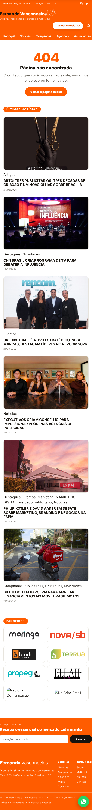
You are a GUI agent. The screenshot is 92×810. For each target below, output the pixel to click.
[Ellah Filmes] (68, 673)
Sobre (80, 767)
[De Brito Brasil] (68, 693)
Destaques (12, 254)
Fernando (23, 13)
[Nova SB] (68, 635)
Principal (9, 36)
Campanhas (43, 36)
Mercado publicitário (35, 502)
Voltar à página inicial (46, 92)
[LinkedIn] (87, 3)
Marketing (45, 497)
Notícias (25, 36)
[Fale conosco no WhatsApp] (83, 801)
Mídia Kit (82, 772)
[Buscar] (88, 25)
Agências (62, 36)
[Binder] (24, 654)
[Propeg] (24, 673)
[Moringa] (24, 635)
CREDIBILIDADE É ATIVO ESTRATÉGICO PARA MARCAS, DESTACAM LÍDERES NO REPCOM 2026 (45, 342)
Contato (81, 781)
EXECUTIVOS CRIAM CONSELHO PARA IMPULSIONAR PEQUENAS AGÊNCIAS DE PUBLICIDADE (37, 424)
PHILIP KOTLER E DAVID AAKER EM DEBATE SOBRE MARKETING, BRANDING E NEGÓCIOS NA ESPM (44, 512)
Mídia (61, 781)
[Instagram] (81, 3)
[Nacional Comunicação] (24, 693)
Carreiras (63, 786)
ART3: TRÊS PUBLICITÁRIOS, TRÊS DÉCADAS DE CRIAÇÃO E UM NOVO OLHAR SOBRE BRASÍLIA (44, 183)
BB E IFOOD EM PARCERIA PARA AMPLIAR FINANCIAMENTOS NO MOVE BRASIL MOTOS (41, 594)
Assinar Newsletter (68, 25)
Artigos (9, 174)
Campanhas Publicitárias (23, 586)
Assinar (80, 739)
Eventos (9, 334)
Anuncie (82, 776)
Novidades (31, 254)
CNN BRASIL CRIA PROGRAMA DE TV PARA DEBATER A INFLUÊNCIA (39, 262)
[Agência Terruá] (68, 654)
